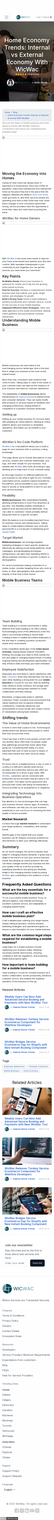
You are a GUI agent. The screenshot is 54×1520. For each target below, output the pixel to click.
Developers (8, 1349)
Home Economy (30, 1071)
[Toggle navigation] (6, 17)
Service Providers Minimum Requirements (26, 1354)
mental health (8, 532)
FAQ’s (5, 1370)
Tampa (6, 1457)
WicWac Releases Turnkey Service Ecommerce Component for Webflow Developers (27, 1022)
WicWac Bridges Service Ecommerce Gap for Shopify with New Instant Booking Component (26, 1044)
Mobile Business (11, 1071)
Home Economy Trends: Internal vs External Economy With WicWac (28, 116)
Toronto (7, 1425)
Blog (15, 112)
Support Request (12, 1476)
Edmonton (8, 1405)
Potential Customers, (38, 1066)
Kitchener (7, 1415)
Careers (6, 1325)
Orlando (6, 1447)
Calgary (6, 1399)
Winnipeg (7, 1435)
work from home (40, 194)
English (8, 1489)
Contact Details (10, 1331)
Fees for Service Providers (17, 1375)
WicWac (11, 258)
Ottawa (6, 1394)
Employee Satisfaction (14, 1066)
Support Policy (10, 1470)
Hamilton (7, 1410)
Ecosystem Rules (12, 1336)
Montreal (7, 1420)
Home (7, 112)
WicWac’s (7, 446)
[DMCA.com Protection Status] (9, 1518)
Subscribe (37, 1263)
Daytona (7, 1452)
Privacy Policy (10, 1320)
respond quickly (26, 397)
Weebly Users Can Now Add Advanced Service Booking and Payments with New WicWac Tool (26, 999)
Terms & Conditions (13, 1315)
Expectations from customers (19, 1360)
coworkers (12, 677)
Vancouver (8, 1430)
